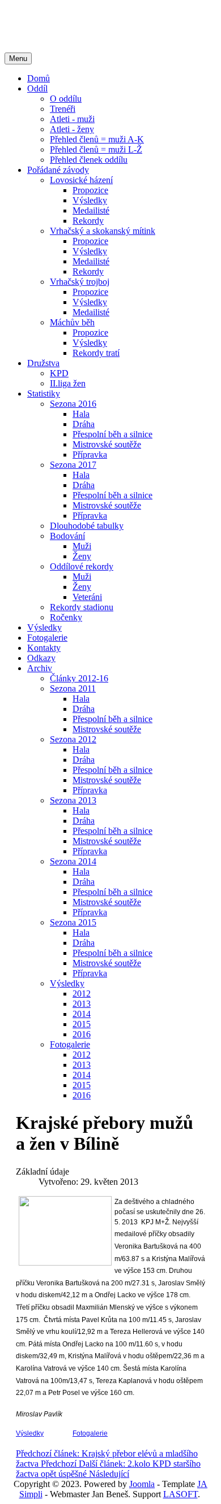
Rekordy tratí (96, 353)
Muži (82, 546)
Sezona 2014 (73, 861)
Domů (38, 78)
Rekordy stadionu (81, 607)
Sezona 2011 (73, 688)
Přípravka (90, 454)
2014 (82, 1014)
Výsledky (90, 200)
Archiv (39, 668)
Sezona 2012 (73, 739)
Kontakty (44, 648)
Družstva (43, 363)
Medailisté (91, 210)
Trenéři (62, 109)
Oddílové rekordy (81, 566)
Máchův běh (72, 322)
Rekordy (88, 220)
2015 (82, 1024)
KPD (59, 373)
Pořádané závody (58, 170)
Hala (81, 414)
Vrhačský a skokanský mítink (102, 231)
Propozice (90, 190)
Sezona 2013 (73, 800)
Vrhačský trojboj (79, 281)
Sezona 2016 (73, 403)
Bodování (67, 536)
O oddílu (66, 98)
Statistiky (43, 393)
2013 (82, 1004)
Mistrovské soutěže (107, 444)
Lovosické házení (81, 180)
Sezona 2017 (73, 465)
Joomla (142, 1484)
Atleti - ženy (72, 129)
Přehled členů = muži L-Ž (96, 149)
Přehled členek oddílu (89, 159)
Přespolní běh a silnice (112, 434)
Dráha (84, 424)
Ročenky (66, 617)
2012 (82, 993)
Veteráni (87, 597)
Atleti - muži (72, 119)
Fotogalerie (47, 637)
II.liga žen (68, 383)
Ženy (82, 556)
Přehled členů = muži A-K (97, 139)
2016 (82, 1034)
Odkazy (41, 658)
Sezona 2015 (73, 922)
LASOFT (180, 1494)
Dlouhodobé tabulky (87, 526)
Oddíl (37, 88)
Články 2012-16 (79, 678)
